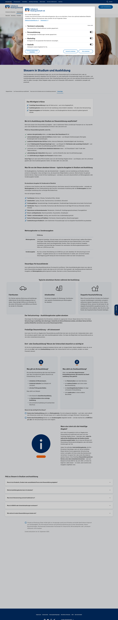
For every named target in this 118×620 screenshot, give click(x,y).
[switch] (91, 32)
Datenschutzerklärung (31, 20)
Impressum (43, 20)
